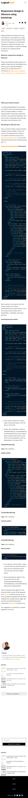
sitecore (3, 28)
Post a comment (13, 694)
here (5, 142)
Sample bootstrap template (9, 146)
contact (14, 783)
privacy (14, 789)
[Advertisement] (14, 88)
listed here (12, 603)
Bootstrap (16, 28)
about (14, 778)
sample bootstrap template (9, 137)
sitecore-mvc (9, 28)
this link (6, 594)
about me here (16, 659)
